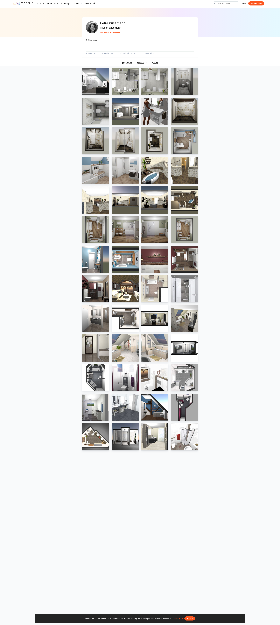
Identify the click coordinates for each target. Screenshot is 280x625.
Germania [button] (92, 40)
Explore (40, 3)
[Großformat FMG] (154, 111)
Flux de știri (66, 3)
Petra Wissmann (93, 93)
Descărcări (90, 3)
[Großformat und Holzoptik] (95, 229)
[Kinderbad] (125, 170)
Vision (77, 3)
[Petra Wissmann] (125, 288)
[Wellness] (154, 170)
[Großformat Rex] (184, 111)
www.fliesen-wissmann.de (110, 33)
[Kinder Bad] (184, 140)
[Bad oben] (95, 81)
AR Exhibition (52, 3)
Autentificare (256, 3)
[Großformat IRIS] (125, 111)
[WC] (184, 81)
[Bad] (125, 81)
